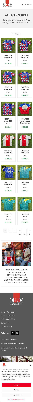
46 (20, 234)
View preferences (16, 395)
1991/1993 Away (25, 183)
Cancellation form (8, 319)
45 (29, 230)
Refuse (16, 390)
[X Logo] (13, 333)
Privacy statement (19, 399)
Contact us (5, 323)
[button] (30, 365)
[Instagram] (17, 333)
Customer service (8, 315)
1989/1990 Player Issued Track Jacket (25, 121)
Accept (16, 385)
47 (25, 234)
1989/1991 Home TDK (8, 152)
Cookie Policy (11, 399)
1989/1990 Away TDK (8, 56)
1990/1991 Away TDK (8, 183)
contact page (17, 348)
